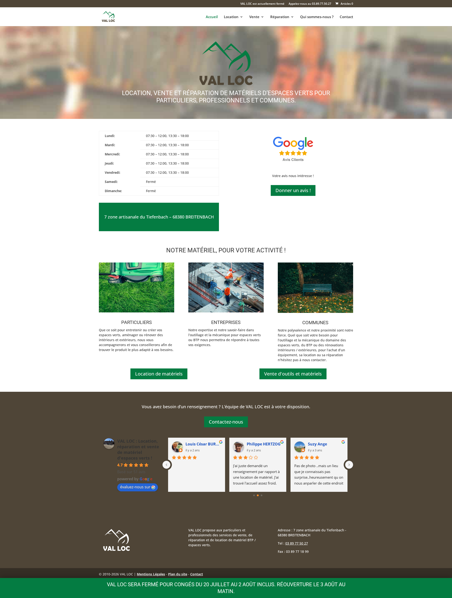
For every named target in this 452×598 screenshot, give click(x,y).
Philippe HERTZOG (202, 444)
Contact (346, 17)
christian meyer (323, 444)
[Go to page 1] (258, 495)
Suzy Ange (256, 444)
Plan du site (177, 574)
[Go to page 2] (261, 495)
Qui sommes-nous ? (317, 17)
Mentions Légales (151, 574)
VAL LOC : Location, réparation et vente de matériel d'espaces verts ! (138, 449)
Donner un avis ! (293, 190)
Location (231, 17)
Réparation (279, 17)
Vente (254, 17)
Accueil (212, 17)
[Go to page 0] (254, 495)
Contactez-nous (226, 422)
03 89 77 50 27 (296, 543)
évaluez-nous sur (135, 486)
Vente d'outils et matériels (293, 374)
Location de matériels (159, 374)
